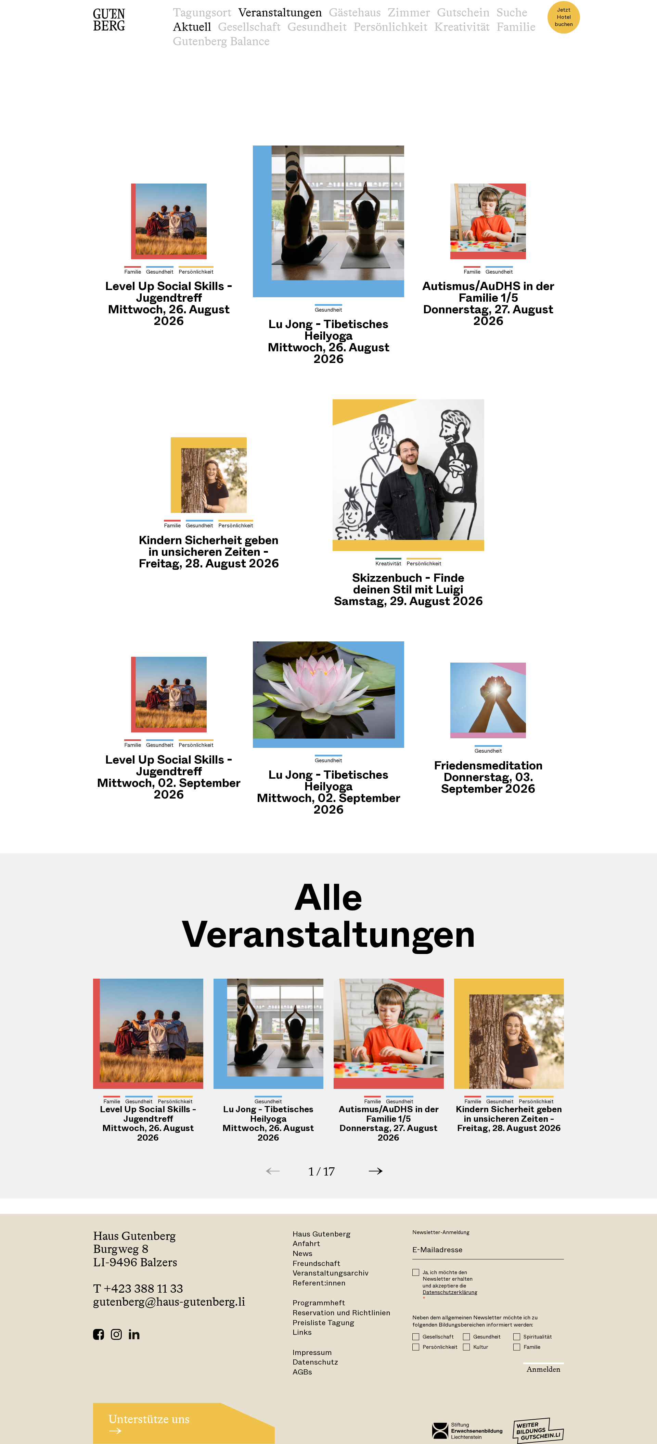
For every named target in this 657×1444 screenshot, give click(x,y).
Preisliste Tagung (324, 1322)
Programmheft (319, 1302)
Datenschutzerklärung (450, 1292)
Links (302, 1332)
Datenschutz (315, 1362)
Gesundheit (317, 27)
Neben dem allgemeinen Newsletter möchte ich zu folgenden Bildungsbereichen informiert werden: (475, 1321)
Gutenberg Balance (221, 41)
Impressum (312, 1352)
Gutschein (463, 12)
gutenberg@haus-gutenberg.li (169, 1301)
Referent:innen (319, 1283)
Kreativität (462, 27)
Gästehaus (355, 12)
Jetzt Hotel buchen (564, 17)
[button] (375, 1171)
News (302, 1253)
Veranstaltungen (280, 12)
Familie (516, 27)
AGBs (302, 1372)
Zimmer (409, 12)
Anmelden (544, 1369)
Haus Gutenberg (322, 1234)
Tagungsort (202, 12)
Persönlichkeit (390, 27)
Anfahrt (306, 1243)
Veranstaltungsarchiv (331, 1273)
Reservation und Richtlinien (341, 1312)
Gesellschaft (249, 27)
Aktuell (192, 27)
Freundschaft (316, 1263)
